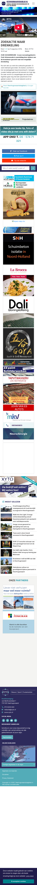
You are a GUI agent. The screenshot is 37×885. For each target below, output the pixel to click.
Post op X (19, 156)
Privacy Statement (8, 778)
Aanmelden (7, 737)
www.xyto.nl (8, 712)
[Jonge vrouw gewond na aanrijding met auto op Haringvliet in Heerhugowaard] (6, 527)
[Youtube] (12, 720)
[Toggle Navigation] (33, 3)
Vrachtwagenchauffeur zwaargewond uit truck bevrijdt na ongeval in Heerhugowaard (24, 508)
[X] (8, 720)
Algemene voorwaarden (9, 771)
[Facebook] (4, 720)
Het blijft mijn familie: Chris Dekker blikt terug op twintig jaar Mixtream (24, 552)
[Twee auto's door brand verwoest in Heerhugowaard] (6, 536)
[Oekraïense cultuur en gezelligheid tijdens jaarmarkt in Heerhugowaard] (6, 570)
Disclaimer (5, 774)
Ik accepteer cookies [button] (18, 881)
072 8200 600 (9, 707)
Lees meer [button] (30, 876)
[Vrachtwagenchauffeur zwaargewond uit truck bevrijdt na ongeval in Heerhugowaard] (6, 508)
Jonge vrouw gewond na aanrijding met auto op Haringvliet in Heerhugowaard (24, 526)
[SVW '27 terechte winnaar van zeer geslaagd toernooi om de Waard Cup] (6, 544)
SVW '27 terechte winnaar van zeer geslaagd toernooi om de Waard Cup (24, 544)
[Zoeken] (33, 168)
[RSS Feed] (16, 720)
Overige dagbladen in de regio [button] (13, 764)
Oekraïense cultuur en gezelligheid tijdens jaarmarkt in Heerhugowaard (24, 569)
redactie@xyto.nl (10, 709)
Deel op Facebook (20, 151)
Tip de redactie (20, 161)
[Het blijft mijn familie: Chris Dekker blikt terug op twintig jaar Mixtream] (6, 553)
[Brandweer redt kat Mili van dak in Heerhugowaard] (6, 561)
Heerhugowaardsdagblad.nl (17, 2)
